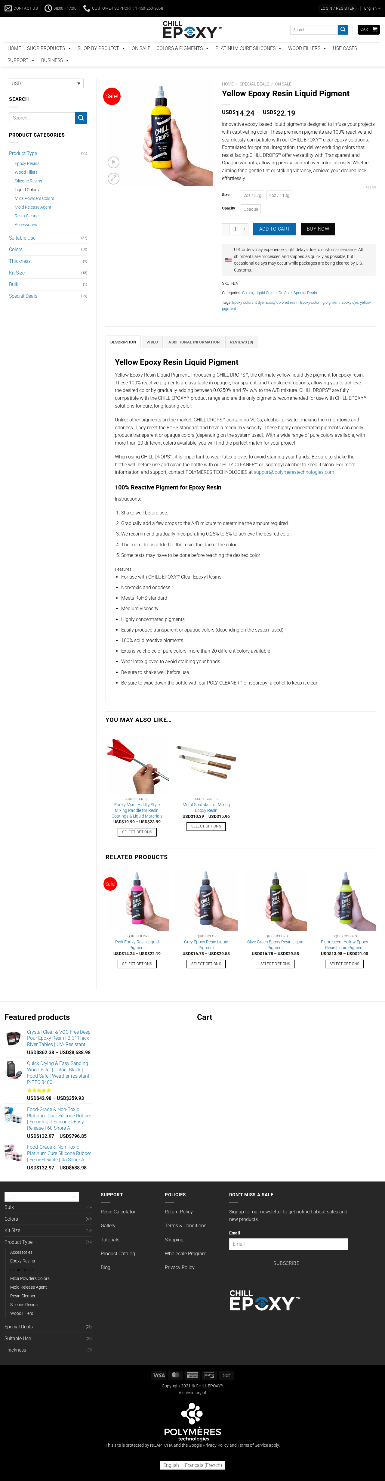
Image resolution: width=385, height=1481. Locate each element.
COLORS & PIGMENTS (179, 61)
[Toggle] (83, 166)
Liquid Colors (27, 202)
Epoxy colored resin (282, 315)
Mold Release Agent (33, 219)
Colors (16, 262)
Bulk (13, 297)
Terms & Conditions (185, 1238)
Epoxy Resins (27, 176)
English (370, 21)
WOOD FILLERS (304, 61)
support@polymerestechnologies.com (294, 485)
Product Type (23, 166)
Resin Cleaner (27, 228)
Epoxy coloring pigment (320, 315)
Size (225, 207)
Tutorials (110, 1252)
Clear (371, 200)
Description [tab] (123, 354)
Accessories (26, 237)
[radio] (252, 208)
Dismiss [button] (333, 7)
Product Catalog (118, 1266)
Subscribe (286, 1276)
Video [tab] (152, 354)
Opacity (228, 221)
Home (228, 96)
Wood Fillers (26, 185)
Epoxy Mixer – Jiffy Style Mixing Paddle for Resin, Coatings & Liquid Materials (137, 823)
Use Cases (345, 61)
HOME (14, 61)
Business (52, 73)
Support (18, 73)
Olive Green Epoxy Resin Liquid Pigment (275, 957)
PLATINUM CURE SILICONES (245, 61)
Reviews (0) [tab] (241, 354)
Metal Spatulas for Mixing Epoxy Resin (206, 820)
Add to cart (274, 241)
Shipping (174, 1252)
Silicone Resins (28, 193)
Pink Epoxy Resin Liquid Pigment (137, 957)
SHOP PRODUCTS (46, 61)
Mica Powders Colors (34, 211)
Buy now (318, 241)
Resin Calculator (118, 1224)
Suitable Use (22, 250)
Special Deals (23, 309)
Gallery (108, 1238)
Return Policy (179, 1224)
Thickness (20, 274)
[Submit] (343, 42)
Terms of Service (253, 1458)
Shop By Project (98, 61)
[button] (337, 21)
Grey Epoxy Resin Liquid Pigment (206, 957)
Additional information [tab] (194, 354)
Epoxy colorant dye (248, 315)
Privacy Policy (180, 1280)
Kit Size (17, 285)
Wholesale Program (185, 1266)
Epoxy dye (349, 315)
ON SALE (141, 61)
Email (234, 1245)
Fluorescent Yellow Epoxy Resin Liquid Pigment (344, 957)
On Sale (283, 96)
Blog (105, 1280)
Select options (137, 845)
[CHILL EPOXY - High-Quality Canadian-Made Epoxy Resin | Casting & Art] (192, 42)
